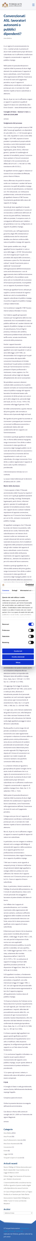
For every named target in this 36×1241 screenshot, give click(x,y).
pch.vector (7, 1237)
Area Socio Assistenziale (11, 1144)
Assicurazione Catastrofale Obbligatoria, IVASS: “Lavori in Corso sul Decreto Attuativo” (17, 1200)
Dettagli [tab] (14, 590)
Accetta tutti (18, 651)
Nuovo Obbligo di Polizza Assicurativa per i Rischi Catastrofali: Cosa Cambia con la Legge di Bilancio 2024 (18, 1170)
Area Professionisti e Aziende (13, 1140)
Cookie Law (19, 1231)
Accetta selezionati (18, 657)
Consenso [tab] (5, 590)
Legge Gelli (7, 1154)
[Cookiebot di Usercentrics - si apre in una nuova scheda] (25, 585)
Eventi (6, 1151)
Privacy (11, 1231)
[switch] (31, 630)
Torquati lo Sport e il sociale (13, 1158)
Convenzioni (8, 1147)
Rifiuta (18, 662)
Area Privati (7, 1136)
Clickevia (15, 1234)
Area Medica (8, 38)
